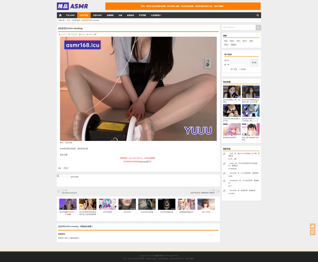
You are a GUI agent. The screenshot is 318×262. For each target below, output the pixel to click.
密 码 (226, 65)
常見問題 (142, 15)
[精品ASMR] (73, 3)
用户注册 (234, 69)
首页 (60, 15)
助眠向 (233, 45)
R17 (238, 41)
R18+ (226, 45)
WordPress (175, 256)
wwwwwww (234, 180)
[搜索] (257, 15)
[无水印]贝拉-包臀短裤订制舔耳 (203, 193)
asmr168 (233, 173)
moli (231, 153)
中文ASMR (70, 15)
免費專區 (110, 15)
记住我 (243, 69)
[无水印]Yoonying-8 (69, 193)
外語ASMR (97, 15)
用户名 (226, 60)
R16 (225, 41)
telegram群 (143, 161)
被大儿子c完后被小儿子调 (247, 153)
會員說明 (130, 15)
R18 (251, 41)
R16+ (232, 41)
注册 (65, 155)
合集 (120, 15)
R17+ (245, 41)
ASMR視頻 (84, 15)
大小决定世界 (246, 173)
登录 (61, 155)
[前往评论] (313, 232)
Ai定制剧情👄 (156, 15)
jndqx (232, 163)
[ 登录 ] (66, 238)
